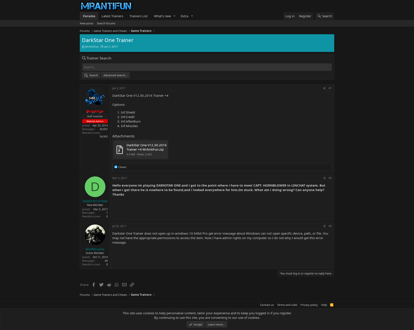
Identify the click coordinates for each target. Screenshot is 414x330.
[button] (174, 16)
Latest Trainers (112, 16)
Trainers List (138, 16)
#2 (330, 178)
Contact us (267, 305)
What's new (162, 16)
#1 (330, 88)
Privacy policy (309, 305)
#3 (330, 226)
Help (324, 305)
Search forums (106, 23)
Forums (89, 16)
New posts (86, 23)
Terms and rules (287, 305)
